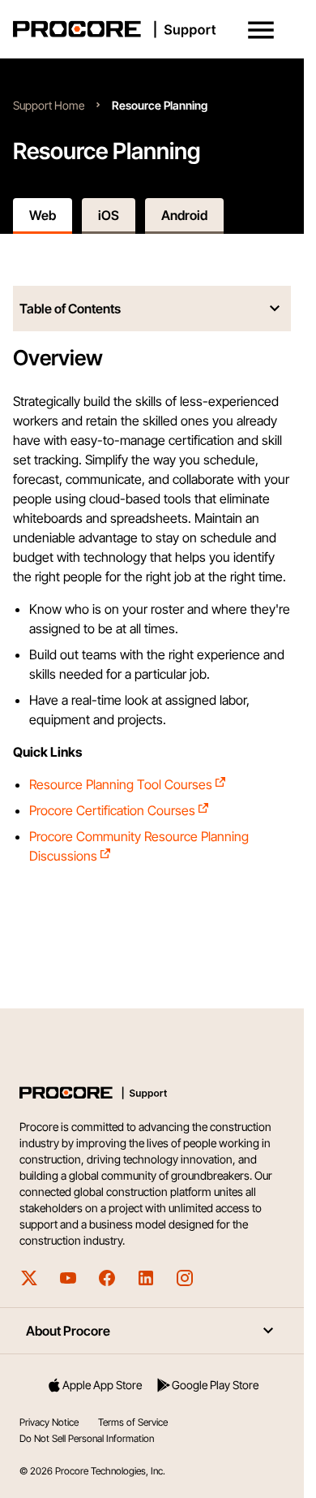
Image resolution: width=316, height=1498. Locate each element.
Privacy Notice (49, 1422)
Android (184, 215)
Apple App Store (102, 1385)
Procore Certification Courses (112, 810)
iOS (108, 215)
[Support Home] (148, 29)
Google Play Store (215, 1385)
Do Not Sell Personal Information (86, 1438)
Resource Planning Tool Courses (120, 784)
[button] (261, 30)
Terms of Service (133, 1422)
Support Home (48, 105)
